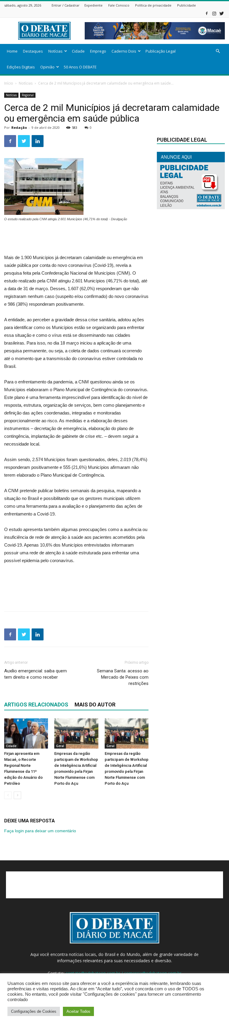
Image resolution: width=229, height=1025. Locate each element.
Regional (28, 95)
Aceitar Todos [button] (78, 1011)
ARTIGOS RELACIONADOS (36, 704)
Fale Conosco (118, 5)
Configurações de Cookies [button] (33, 1011)
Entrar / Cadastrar (66, 5)
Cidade (78, 51)
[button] (218, 51)
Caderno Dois (124, 51)
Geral (60, 746)
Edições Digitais (21, 67)
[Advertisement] (76, 238)
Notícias (55, 51)
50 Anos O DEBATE (80, 67)
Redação (19, 127)
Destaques (33, 51)
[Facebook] (206, 13)
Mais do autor (95, 704)
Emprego (98, 51)
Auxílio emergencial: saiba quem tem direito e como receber (35, 674)
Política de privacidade (153, 5)
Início (8, 83)
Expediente (93, 5)
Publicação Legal (161, 51)
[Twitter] (221, 13)
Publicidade (186, 5)
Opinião (47, 67)
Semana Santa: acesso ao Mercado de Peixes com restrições (122, 677)
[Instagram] (214, 13)
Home (12, 51)
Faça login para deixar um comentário (40, 830)
